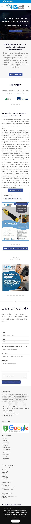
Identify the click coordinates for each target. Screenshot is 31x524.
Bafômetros (6, 485)
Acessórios (6, 442)
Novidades (6, 444)
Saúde (4, 473)
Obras (4, 488)
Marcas (5, 438)
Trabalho (5, 475)
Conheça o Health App (7, 468)
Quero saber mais (16, 30)
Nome (3, 332)
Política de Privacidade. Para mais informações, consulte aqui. (15, 515)
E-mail (3, 339)
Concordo (15, 521)
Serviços (5, 445)
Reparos (5, 497)
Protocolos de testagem (9, 487)
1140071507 (8, 2)
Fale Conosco (6, 449)
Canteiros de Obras (6, 482)
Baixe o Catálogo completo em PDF (15, 248)
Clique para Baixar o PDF (21, 204)
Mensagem (5, 361)
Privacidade (6, 451)
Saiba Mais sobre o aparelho (12, 199)
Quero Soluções (15, 74)
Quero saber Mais (15, 190)
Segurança (6, 458)
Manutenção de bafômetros (10, 496)
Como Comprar (7, 453)
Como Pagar (6, 454)
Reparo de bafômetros (7, 493)
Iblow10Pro (8, 195)
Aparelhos (6, 440)
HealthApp (5, 471)
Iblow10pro (5, 477)
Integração (6, 460)
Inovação (5, 476)
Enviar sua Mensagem (12, 382)
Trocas (5, 456)
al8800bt (5, 479)
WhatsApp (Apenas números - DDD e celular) (15, 346)
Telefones (5, 353)
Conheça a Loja (7, 447)
